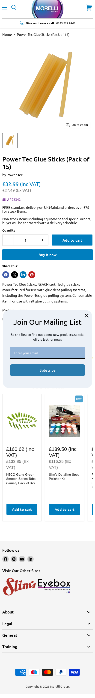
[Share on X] (14, 274)
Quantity (8, 230)
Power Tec (15, 174)
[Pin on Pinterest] (31, 274)
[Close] (86, 315)
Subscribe (48, 370)
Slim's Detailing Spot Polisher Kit (64, 476)
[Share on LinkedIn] (23, 274)
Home (7, 34)
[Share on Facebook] (5, 274)
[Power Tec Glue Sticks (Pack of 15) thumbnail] (10, 140)
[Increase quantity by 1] (43, 240)
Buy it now (47, 254)
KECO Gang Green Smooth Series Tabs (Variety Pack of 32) (21, 479)
